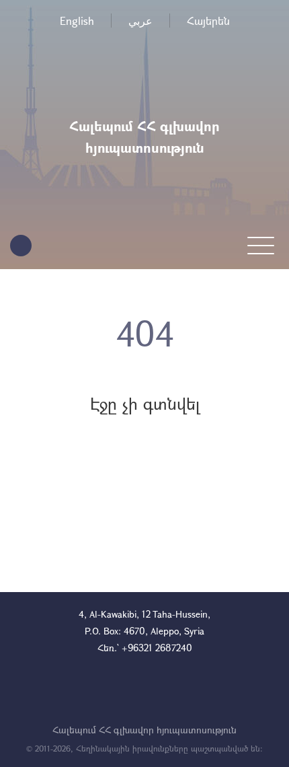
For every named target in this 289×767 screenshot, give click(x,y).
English (77, 20)
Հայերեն (208, 20)
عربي (140, 20)
